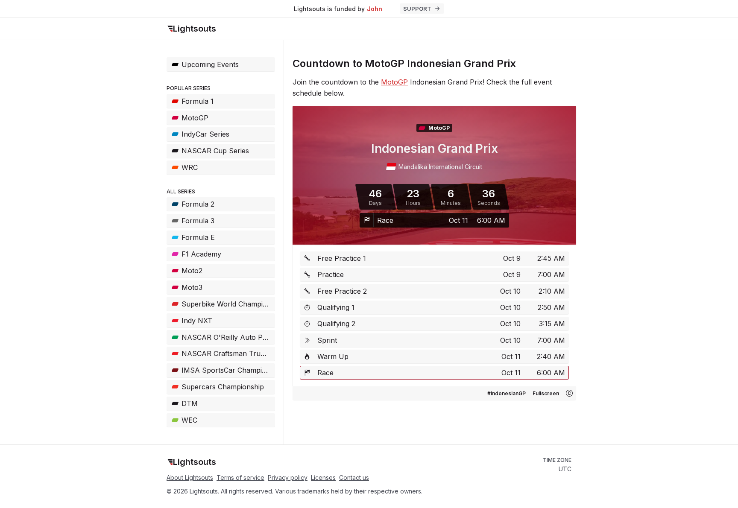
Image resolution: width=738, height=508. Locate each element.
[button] (569, 393)
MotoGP (394, 82)
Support (417, 8)
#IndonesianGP (506, 393)
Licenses (323, 477)
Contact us (354, 477)
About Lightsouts (190, 477)
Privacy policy (288, 477)
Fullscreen (546, 393)
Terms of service (240, 477)
